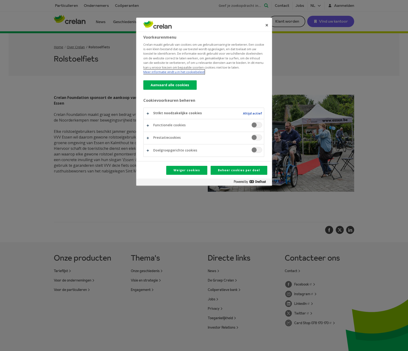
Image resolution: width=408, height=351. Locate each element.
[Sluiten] (267, 25)
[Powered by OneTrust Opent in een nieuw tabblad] (252, 183)
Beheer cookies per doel (239, 170)
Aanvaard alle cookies (170, 85)
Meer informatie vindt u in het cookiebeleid (173, 72)
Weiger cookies (187, 170)
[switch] (256, 125)
